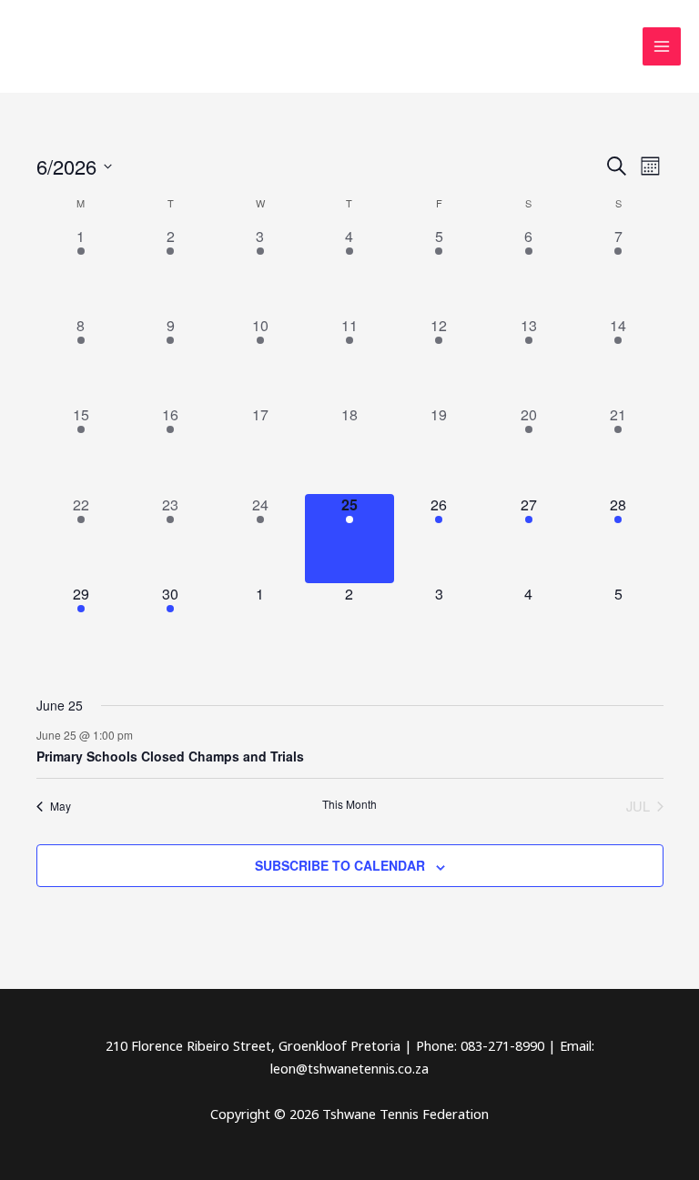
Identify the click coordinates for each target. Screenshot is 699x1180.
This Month (349, 804)
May (60, 805)
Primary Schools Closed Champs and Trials (170, 756)
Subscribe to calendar (340, 865)
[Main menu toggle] (662, 46)
